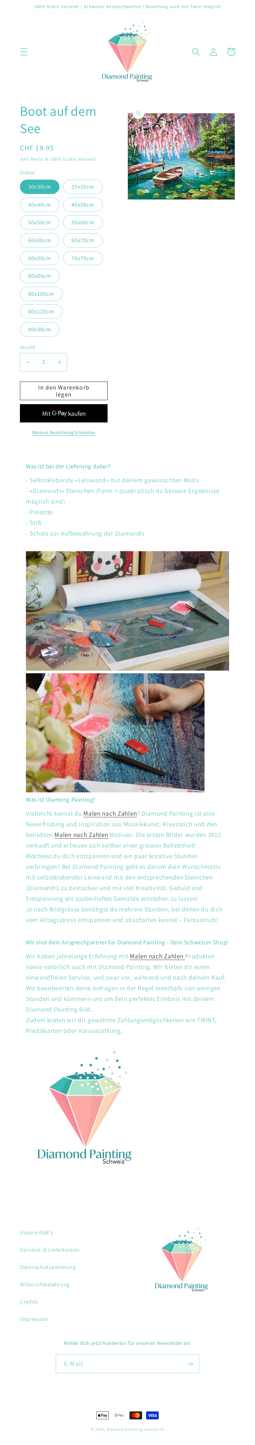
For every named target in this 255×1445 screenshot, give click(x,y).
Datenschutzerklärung (47, 1267)
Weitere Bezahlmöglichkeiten (63, 432)
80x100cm (41, 293)
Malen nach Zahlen (110, 813)
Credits (29, 1301)
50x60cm (82, 222)
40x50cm (82, 204)
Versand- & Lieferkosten (50, 1249)
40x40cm (39, 204)
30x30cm (39, 186)
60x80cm (39, 258)
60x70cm (82, 240)
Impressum (34, 1319)
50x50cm (39, 222)
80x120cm (41, 311)
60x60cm (39, 240)
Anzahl (27, 347)
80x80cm (39, 275)
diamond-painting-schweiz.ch (135, 1429)
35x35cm (82, 186)
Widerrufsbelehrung (45, 1284)
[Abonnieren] (190, 1364)
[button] (24, 52)
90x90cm (39, 329)
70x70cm (82, 258)
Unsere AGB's (36, 1232)
